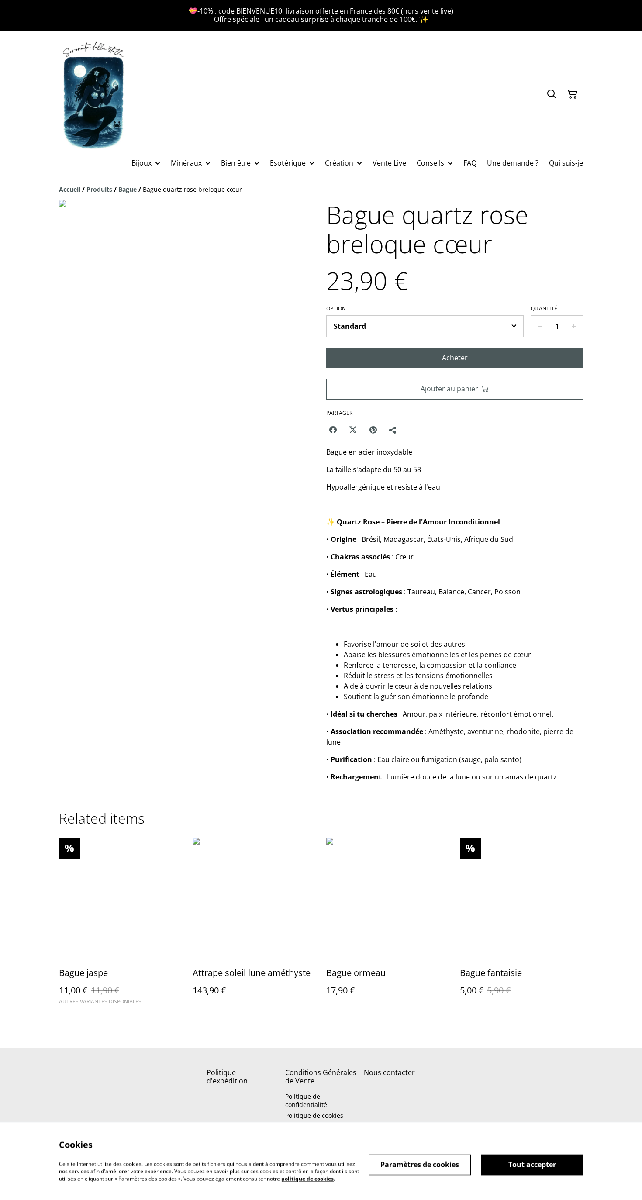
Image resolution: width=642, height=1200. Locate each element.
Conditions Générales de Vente (320, 1077)
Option (336, 309)
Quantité (544, 309)
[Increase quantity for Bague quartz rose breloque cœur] (574, 326)
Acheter (455, 357)
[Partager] (393, 429)
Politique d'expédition (227, 1077)
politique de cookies (307, 1178)
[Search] (551, 94)
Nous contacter (389, 1072)
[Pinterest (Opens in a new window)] (373, 429)
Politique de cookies (314, 1115)
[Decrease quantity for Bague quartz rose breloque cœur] (540, 326)
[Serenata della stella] (94, 94)
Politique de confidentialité (306, 1100)
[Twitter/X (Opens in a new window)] (352, 429)
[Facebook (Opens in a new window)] (332, 429)
